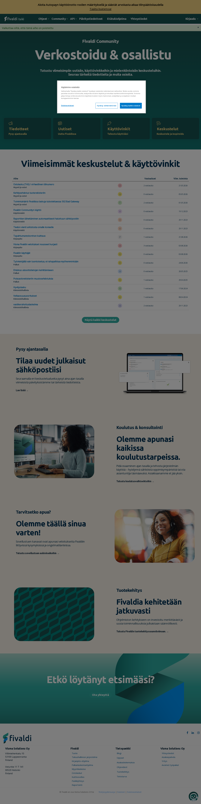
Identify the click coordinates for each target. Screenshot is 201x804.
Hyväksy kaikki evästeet (130, 106)
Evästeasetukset (67, 105)
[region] (101, 96)
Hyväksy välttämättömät (106, 106)
